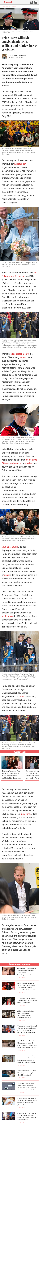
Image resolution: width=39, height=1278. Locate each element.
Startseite (6, 6)
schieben (28, 463)
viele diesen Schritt (20, 353)
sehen (23, 357)
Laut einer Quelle (10, 546)
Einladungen (20, 163)
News (14, 6)
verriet (22, 696)
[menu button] (35, 2)
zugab (7, 574)
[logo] (8, 2)
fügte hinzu (26, 813)
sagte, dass (7, 616)
